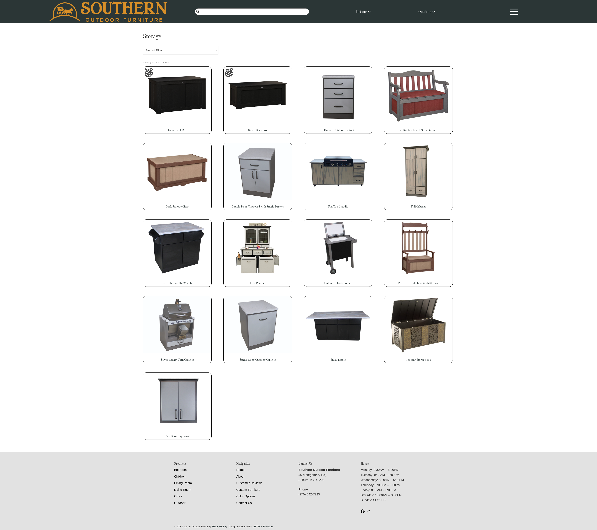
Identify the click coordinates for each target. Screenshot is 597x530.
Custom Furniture (248, 489)
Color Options (245, 496)
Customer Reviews (249, 483)
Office (178, 496)
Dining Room (183, 483)
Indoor (361, 11)
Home (240, 469)
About (240, 476)
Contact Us (244, 503)
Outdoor (425, 11)
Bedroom (180, 469)
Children (179, 476)
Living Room (182, 489)
